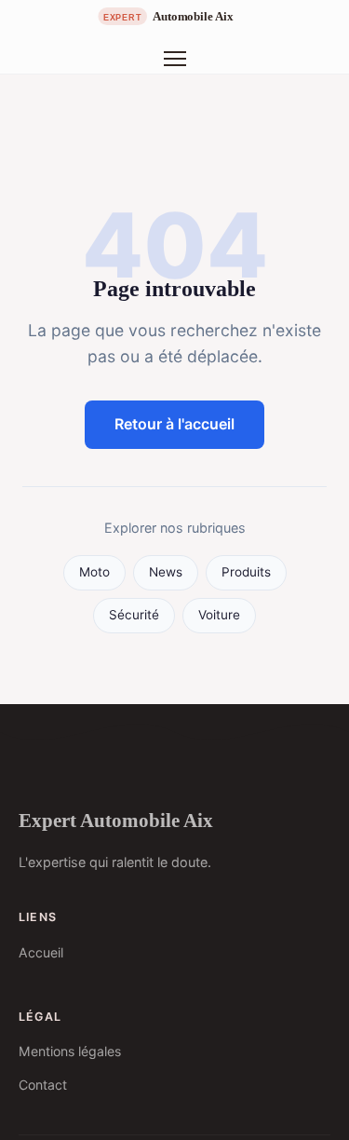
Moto (94, 571)
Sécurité (134, 614)
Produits (246, 571)
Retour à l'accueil (174, 423)
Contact (43, 1084)
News (165, 571)
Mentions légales (70, 1051)
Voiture (219, 614)
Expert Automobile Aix (116, 820)
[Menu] (175, 59)
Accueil (41, 952)
